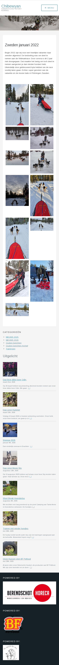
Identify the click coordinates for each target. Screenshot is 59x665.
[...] (29, 388)
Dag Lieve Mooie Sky (12, 468)
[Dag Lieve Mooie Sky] (29, 458)
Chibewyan (11, 6)
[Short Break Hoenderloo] (29, 488)
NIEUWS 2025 (12, 337)
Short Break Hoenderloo (14, 498)
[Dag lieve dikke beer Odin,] (29, 369)
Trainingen (10, 349)
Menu (51, 8)
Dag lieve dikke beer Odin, (15, 380)
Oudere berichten (13, 343)
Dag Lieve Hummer (11, 410)
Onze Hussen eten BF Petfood (17, 559)
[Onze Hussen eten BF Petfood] (29, 548)
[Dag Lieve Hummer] (29, 399)
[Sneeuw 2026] (29, 430)
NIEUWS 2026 (12, 340)
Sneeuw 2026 (9, 440)
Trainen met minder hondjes (15, 528)
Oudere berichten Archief (17, 346)
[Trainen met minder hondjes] (29, 518)
